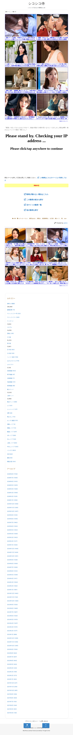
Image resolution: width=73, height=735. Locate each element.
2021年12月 (12, 683)
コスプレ (9, 327)
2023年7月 (12, 612)
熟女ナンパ (12, 402)
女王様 (52, 218)
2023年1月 (12, 634)
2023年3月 (12, 627)
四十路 (9, 343)
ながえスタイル (13, 361)
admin (66, 223)
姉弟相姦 (11, 385)
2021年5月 (12, 709)
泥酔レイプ (11, 424)
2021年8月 (12, 698)
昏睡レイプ (11, 428)
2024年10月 (12, 556)
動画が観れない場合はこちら (37, 194)
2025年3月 (12, 537)
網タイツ (57, 218)
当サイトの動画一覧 (34, 205)
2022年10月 (12, 645)
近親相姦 (11, 370)
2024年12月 (12, 548)
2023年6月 (12, 615)
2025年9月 (12, 515)
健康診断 (11, 310)
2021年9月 (12, 694)
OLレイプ (11, 439)
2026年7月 (12, 477)
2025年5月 (12, 530)
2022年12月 (12, 638)
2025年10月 (12, 511)
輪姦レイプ (12, 431)
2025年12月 (12, 504)
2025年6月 (12, 526)
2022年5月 (12, 664)
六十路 (10, 353)
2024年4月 (12, 578)
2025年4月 (12, 533)
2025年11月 (12, 507)
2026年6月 (12, 481)
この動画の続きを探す (34, 199)
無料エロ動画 (11, 303)
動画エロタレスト (64, 121)
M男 (9, 413)
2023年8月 (12, 608)
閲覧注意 (11, 461)
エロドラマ (10, 364)
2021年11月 (12, 686)
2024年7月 (12, 567)
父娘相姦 (11, 378)
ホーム (9, 11)
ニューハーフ (12, 409)
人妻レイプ (12, 443)
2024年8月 (12, 563)
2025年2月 (12, 541)
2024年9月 (12, 560)
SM (15, 11)
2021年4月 (12, 712)
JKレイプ (11, 435)
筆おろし (11, 416)
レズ (9, 405)
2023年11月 (12, 597)
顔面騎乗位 (45, 218)
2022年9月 (12, 649)
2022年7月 (12, 657)
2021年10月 (12, 690)
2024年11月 (12, 552)
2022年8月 (12, 653)
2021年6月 (12, 705)
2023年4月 (12, 623)
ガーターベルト (23, 218)
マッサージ (10, 321)
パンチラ (11, 450)
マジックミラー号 (14, 313)
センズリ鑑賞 (12, 420)
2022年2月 (12, 675)
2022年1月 (12, 679)
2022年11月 (12, 642)
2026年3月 (12, 492)
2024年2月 (12, 586)
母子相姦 (11, 374)
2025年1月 (12, 545)
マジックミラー (13, 317)
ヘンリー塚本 (12, 357)
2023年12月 (12, 593)
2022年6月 (12, 660)
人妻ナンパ (10, 395)
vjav (65, 218)
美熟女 (39, 218)
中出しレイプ (12, 446)
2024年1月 (12, 589)
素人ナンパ (10, 389)
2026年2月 (12, 496)
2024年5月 (12, 574)
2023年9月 (12, 604)
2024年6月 (12, 571)
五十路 (11, 349)
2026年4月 (12, 489)
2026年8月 (12, 474)
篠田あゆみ (32, 218)
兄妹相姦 (11, 382)
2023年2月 (12, 630)
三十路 (9, 337)
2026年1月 (12, 500)
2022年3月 (12, 671)
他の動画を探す (32, 210)
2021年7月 (12, 701)
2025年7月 (12, 522)
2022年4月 (12, 668)
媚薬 (9, 458)
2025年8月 (12, 518)
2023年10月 (12, 601)
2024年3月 (12, 582)
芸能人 (10, 333)
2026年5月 (12, 485)
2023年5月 (12, 619)
